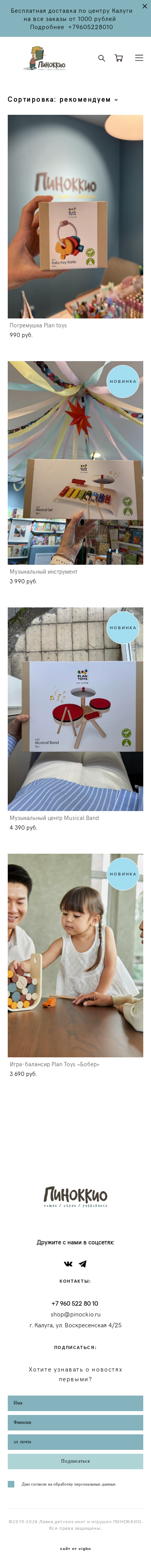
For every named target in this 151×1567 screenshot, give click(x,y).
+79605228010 (90, 26)
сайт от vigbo (75, 1549)
